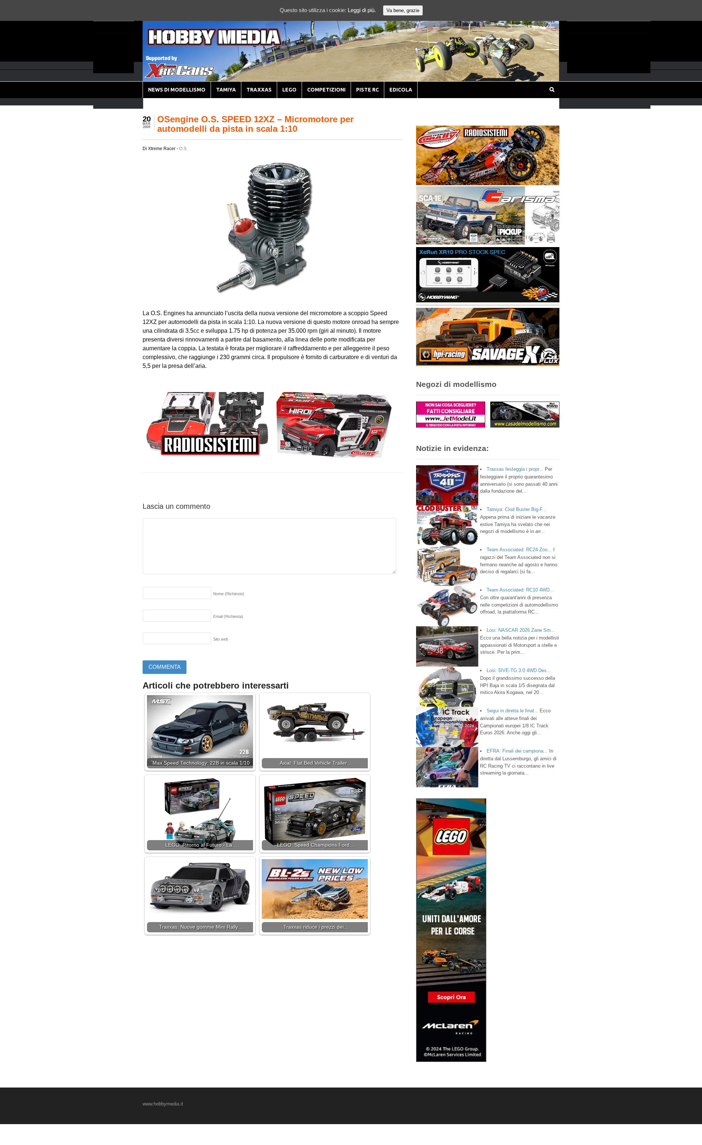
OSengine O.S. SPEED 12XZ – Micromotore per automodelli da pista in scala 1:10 (255, 124)
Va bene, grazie (402, 10)
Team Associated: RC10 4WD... (520, 590)
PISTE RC (367, 90)
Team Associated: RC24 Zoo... (519, 549)
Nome (228, 594)
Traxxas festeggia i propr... (515, 469)
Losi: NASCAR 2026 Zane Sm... (521, 630)
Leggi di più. (362, 10)
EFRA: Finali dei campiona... (517, 751)
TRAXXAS (259, 90)
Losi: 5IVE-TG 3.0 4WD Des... (519, 670)
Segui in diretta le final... (512, 710)
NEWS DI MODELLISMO (176, 90)
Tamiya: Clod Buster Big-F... (517, 509)
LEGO (289, 90)
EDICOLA (400, 90)
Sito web (220, 639)
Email (228, 616)
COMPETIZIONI (326, 90)
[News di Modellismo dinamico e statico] (228, 44)
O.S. (183, 148)
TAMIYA (226, 90)
